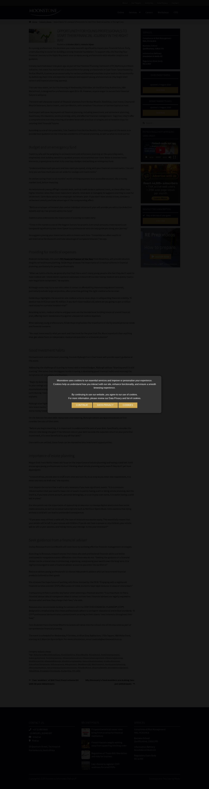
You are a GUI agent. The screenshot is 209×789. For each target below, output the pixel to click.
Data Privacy (105, 405)
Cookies (128, 405)
